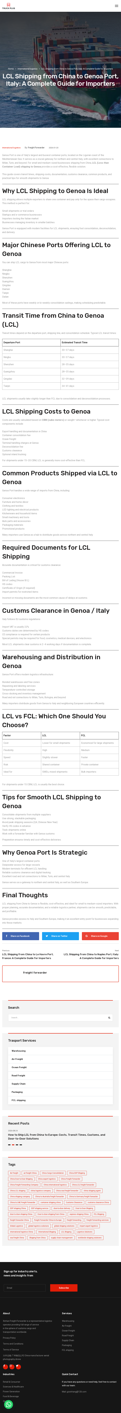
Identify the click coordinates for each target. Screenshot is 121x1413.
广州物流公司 (18, 1355)
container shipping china (51, 1202)
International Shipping (47, 1232)
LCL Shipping (66, 1232)
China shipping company (20, 1197)
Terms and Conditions (13, 1344)
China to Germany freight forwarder (83, 1197)
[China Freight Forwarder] (8, 5)
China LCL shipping (17, 1191)
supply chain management (62, 1238)
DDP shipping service (39, 1208)
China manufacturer (33, 1355)
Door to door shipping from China (51, 1214)
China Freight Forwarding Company (24, 1185)
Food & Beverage (11, 1396)
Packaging (17, 1092)
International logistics (27, 69)
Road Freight (18, 1075)
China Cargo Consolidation (53, 1173)
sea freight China (17, 1238)
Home (11, 69)
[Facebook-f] (5, 1366)
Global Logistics (16, 1226)
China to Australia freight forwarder (49, 1197)
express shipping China (79, 1214)
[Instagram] (11, 1366)
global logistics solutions (38, 1226)
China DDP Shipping (77, 1173)
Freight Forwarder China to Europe (48, 1220)
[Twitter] (18, 1366)
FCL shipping (19, 1100)
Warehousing (19, 1051)
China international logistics (55, 1185)
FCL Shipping (99, 1214)
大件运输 (7, 1355)
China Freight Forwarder (70, 1179)
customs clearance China (98, 1202)
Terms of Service (11, 1349)
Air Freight (17, 1059)
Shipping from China (37, 1238)
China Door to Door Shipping (21, 1179)
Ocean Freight (19, 1067)
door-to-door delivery (62, 1208)
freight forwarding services (98, 1220)
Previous (5, 950)
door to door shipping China (21, 1214)
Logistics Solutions (84, 1232)
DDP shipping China (18, 1208)
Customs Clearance (74, 1202)
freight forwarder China (19, 1220)
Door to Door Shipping (84, 1208)
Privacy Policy (9, 1338)
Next (117, 950)
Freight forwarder (36, 147)
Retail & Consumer (11, 1382)
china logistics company (41, 1191)
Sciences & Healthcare (13, 1387)
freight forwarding (74, 1220)
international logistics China (21, 1232)
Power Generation (11, 1391)
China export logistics (47, 1179)
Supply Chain (19, 1084)
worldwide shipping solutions (90, 1238)
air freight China (30, 1173)
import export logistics (89, 1226)
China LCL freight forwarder (83, 1185)
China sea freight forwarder (67, 1191)
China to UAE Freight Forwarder (22, 1202)
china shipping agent (92, 1191)
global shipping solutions (64, 1226)
